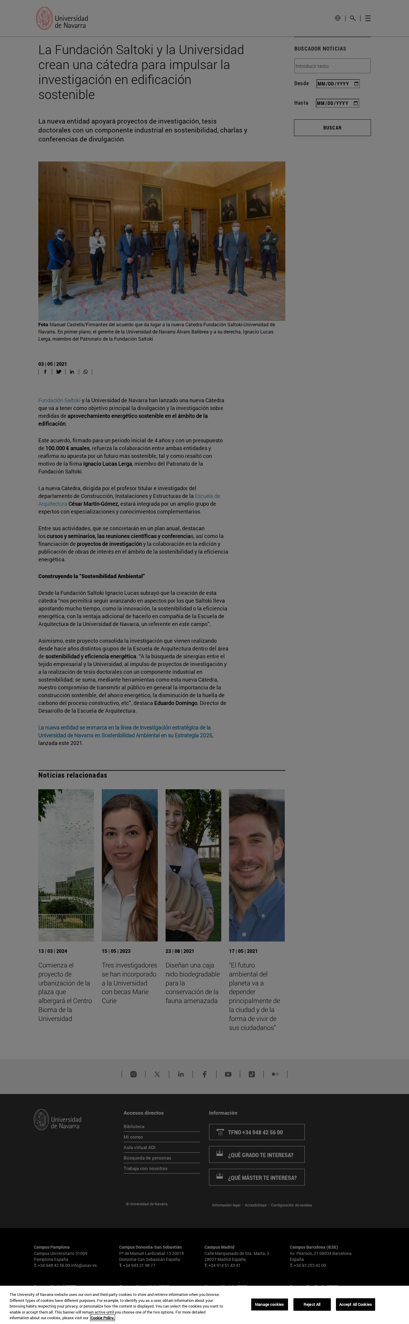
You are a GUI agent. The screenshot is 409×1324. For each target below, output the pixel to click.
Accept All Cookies (355, 1304)
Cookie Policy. (102, 1317)
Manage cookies (269, 1304)
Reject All (312, 1304)
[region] (204, 1305)
